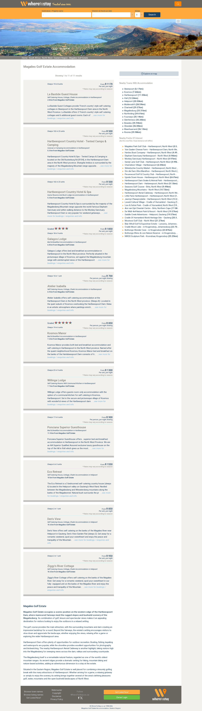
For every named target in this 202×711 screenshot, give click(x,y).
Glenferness (135, 120)
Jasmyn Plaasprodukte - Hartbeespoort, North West (153, 199)
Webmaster (57, 690)
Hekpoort (133, 101)
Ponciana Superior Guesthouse (66, 427)
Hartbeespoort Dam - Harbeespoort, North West (151, 183)
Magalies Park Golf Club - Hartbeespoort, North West (153, 146)
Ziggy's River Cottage (60, 566)
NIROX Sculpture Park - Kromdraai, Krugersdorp (151, 236)
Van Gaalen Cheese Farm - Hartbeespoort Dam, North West (156, 149)
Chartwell (133, 107)
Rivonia (132, 132)
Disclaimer (56, 696)
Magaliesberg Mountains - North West (146, 189)
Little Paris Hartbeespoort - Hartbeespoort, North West (154, 196)
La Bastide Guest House (62, 94)
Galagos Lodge (57, 239)
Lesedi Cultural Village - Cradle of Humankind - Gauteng (154, 202)
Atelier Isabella (56, 286)
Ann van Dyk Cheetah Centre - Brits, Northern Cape (152, 208)
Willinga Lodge (56, 380)
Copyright (56, 693)
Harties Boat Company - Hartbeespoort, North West (152, 152)
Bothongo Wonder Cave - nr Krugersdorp (148, 230)
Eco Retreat (54, 471)
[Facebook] (78, 698)
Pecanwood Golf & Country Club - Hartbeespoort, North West (157, 174)
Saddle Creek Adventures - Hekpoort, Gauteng (150, 214)
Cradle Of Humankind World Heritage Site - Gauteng (153, 217)
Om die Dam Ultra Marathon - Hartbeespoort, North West (154, 171)
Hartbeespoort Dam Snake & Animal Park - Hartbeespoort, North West (160, 180)
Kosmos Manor (56, 333)
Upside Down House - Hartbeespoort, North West (151, 177)
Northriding (134, 113)
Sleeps (137, 11)
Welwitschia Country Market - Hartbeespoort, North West (155, 168)
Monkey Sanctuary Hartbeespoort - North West (150, 159)
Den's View (54, 519)
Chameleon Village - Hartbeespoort (145, 165)
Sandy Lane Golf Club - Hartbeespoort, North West (152, 162)
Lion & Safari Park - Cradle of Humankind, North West (154, 205)
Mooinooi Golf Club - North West (144, 220)
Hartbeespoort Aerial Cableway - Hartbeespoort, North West (157, 193)
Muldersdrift (135, 104)
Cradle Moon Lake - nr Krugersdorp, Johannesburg (152, 227)
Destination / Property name (52, 11)
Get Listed (33, 698)
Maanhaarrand (136, 129)
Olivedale (133, 126)
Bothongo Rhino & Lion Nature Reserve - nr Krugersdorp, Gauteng (159, 233)
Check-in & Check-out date (102, 11)
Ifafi (131, 98)
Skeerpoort (133, 89)
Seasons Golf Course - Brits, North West (147, 186)
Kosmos (132, 92)
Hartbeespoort (136, 95)
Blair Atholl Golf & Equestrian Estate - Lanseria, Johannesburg (157, 224)
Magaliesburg (135, 110)
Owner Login (121, 697)
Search (152, 14)
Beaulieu (133, 123)
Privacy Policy (57, 699)
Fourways (133, 117)
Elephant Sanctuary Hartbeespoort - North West (150, 155)
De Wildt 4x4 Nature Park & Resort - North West (151, 211)
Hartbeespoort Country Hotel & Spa (69, 192)
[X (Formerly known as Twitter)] (81, 698)
